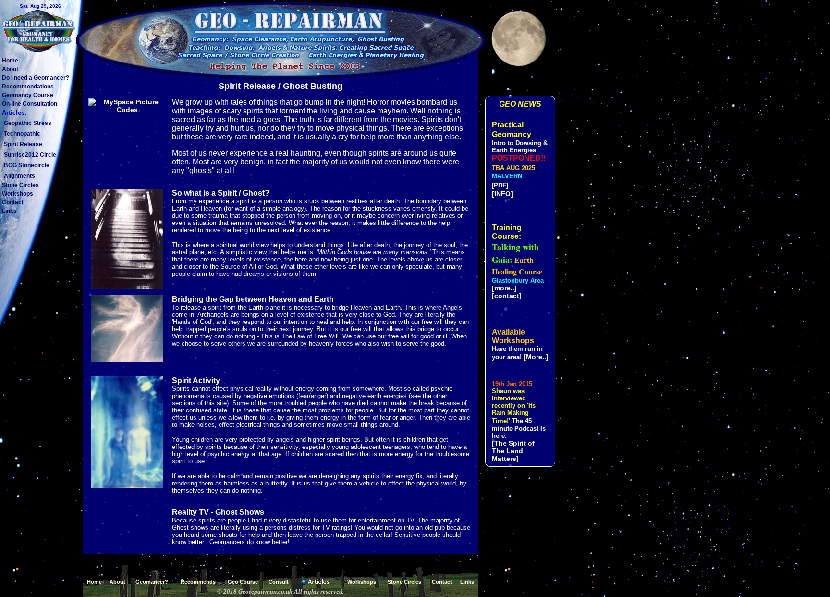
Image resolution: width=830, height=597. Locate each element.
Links (9, 211)
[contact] (507, 295)
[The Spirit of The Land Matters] (513, 450)
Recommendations (28, 86)
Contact (13, 202)
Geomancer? (151, 582)
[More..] (536, 357)
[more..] (504, 288)
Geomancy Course (27, 95)
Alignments (19, 176)
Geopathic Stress (27, 123)
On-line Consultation (29, 103)
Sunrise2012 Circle (30, 154)
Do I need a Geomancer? (35, 78)
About (10, 69)
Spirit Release (23, 144)
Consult (279, 582)
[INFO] (502, 194)
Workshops (17, 193)
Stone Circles (20, 185)
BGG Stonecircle (26, 165)
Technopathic (22, 133)
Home (10, 60)
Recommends (198, 582)
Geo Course (243, 582)
